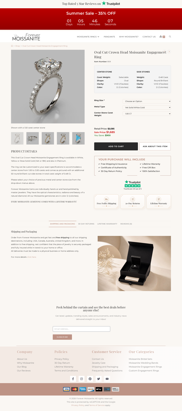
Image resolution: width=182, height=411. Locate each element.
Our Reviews (24, 370)
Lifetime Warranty (63, 366)
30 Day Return (62, 363)
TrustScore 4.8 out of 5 (132, 189)
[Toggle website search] (170, 37)
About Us (22, 359)
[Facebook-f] (73, 379)
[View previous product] (164, 52)
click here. (31, 257)
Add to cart (116, 146)
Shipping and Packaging (105, 366)
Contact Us (98, 359)
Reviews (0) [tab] (126, 224)
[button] (106, 201)
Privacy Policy (61, 359)
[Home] (12, 46)
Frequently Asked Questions (107, 370)
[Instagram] (81, 379)
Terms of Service (97, 405)
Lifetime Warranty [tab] (107, 224)
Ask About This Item (155, 146)
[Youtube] (107, 379)
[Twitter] (99, 379)
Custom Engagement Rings (144, 370)
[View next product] (169, 52)
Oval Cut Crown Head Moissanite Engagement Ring (44, 46)
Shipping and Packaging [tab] (62, 224)
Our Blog (22, 366)
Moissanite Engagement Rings (145, 366)
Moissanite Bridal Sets (140, 359)
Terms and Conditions (66, 370)
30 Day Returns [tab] (86, 224)
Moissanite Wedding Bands (143, 363)
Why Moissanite (25, 363)
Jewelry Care (98, 363)
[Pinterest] (90, 379)
